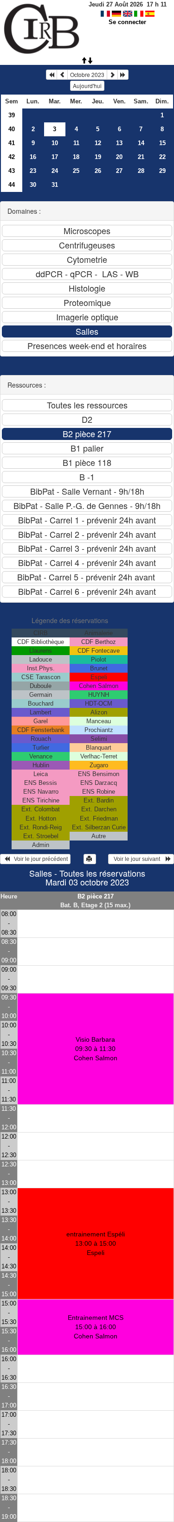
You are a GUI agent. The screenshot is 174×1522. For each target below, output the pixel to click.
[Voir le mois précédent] (62, 75)
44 (11, 184)
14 (141, 143)
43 (11, 170)
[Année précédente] (51, 75)
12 (98, 143)
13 (119, 143)
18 (76, 156)
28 (141, 170)
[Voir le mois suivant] (112, 75)
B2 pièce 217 (95, 896)
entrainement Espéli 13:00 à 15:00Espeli (95, 1243)
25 (76, 170)
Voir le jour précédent (39, 859)
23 (33, 170)
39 (11, 115)
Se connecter (127, 22)
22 (162, 156)
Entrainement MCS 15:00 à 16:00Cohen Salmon (95, 1327)
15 (162, 143)
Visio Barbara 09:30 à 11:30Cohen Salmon (95, 1049)
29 (162, 170)
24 (55, 170)
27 (119, 170)
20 (119, 156)
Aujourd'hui (87, 85)
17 (55, 156)
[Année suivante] (123, 75)
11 (76, 143)
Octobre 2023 (87, 74)
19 (98, 156)
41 (11, 143)
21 (141, 156)
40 (11, 129)
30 (33, 184)
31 (55, 184)
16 (33, 156)
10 (55, 143)
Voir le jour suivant (138, 859)
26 (98, 170)
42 (11, 156)
